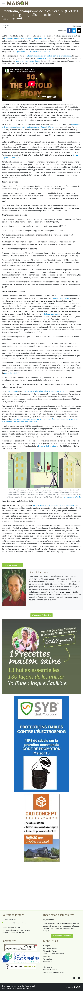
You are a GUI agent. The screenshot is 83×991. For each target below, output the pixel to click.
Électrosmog (77, 26)
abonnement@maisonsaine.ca (16, 923)
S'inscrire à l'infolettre (41, 615)
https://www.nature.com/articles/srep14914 (32, 51)
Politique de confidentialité (53, 973)
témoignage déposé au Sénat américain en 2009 (44, 391)
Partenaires (47, 959)
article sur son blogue (51, 314)
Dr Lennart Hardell (43, 58)
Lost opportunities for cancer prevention (29, 419)
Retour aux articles (13, 565)
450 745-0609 (10, 920)
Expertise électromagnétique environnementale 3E (53, 505)
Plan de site (47, 967)
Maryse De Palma (50, 951)
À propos (46, 946)
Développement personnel (53, 954)
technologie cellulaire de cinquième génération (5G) (25, 38)
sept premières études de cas (28, 61)
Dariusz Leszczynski (60, 298)
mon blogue (13, 391)
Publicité (46, 956)
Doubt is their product (47, 446)
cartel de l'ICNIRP (11, 373)
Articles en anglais (50, 948)
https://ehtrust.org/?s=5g (72, 497)
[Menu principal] (3, 3)
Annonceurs (47, 962)
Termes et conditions (51, 970)
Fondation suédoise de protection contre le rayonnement (48, 56)
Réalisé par (69, 987)
